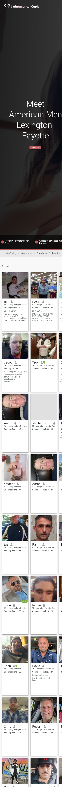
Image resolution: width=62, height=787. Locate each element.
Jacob (8, 362)
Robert (37, 726)
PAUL (36, 302)
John (7, 666)
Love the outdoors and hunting (41, 679)
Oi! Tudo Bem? (9, 311)
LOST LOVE (37, 311)
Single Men (26, 253)
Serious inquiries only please (15, 372)
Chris (7, 726)
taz (6, 544)
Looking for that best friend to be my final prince (43, 675)
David (36, 666)
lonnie (36, 605)
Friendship (42, 253)
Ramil (36, 544)
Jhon (7, 605)
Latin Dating (10, 253)
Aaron (8, 423)
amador (9, 484)
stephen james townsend (41, 423)
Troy (35, 362)
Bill (6, 302)
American (56, 253)
